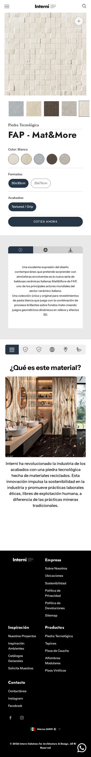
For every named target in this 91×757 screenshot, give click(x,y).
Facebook (15, 706)
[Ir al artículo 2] (34, 109)
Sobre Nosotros (56, 568)
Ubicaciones (54, 576)
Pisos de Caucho (57, 651)
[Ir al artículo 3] (51, 109)
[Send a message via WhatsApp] (82, 748)
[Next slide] (78, 426)
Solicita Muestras (20, 668)
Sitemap (51, 615)
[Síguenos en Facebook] (10, 717)
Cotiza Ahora (46, 221)
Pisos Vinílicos (55, 670)
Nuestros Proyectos (22, 636)
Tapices (50, 643)
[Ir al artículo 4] (69, 109)
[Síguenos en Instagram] (22, 717)
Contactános (17, 691)
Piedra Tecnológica (59, 636)
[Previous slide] (13, 426)
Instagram (15, 698)
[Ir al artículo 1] (16, 109)
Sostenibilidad (55, 583)
